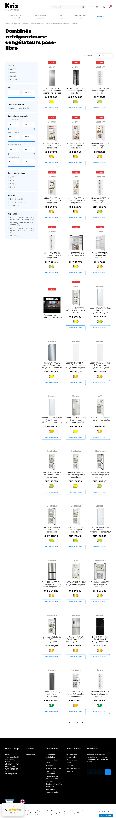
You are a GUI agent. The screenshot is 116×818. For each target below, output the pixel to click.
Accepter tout (106, 815)
